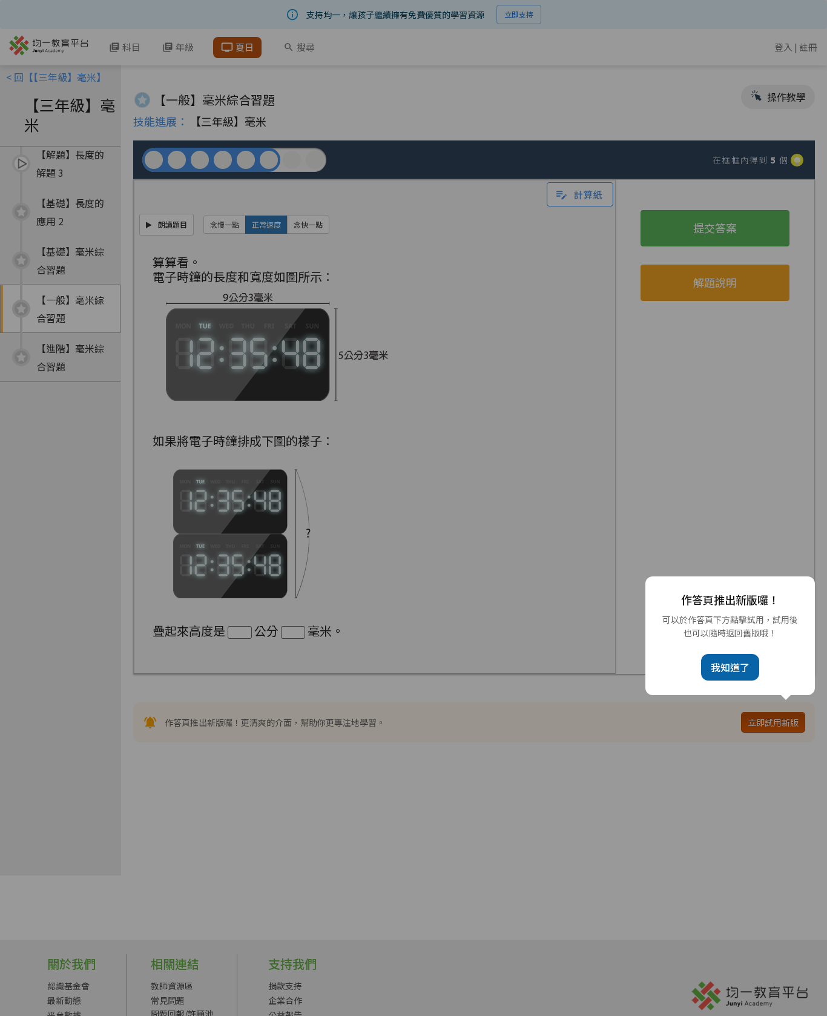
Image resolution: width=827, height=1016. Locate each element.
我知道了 (730, 667)
